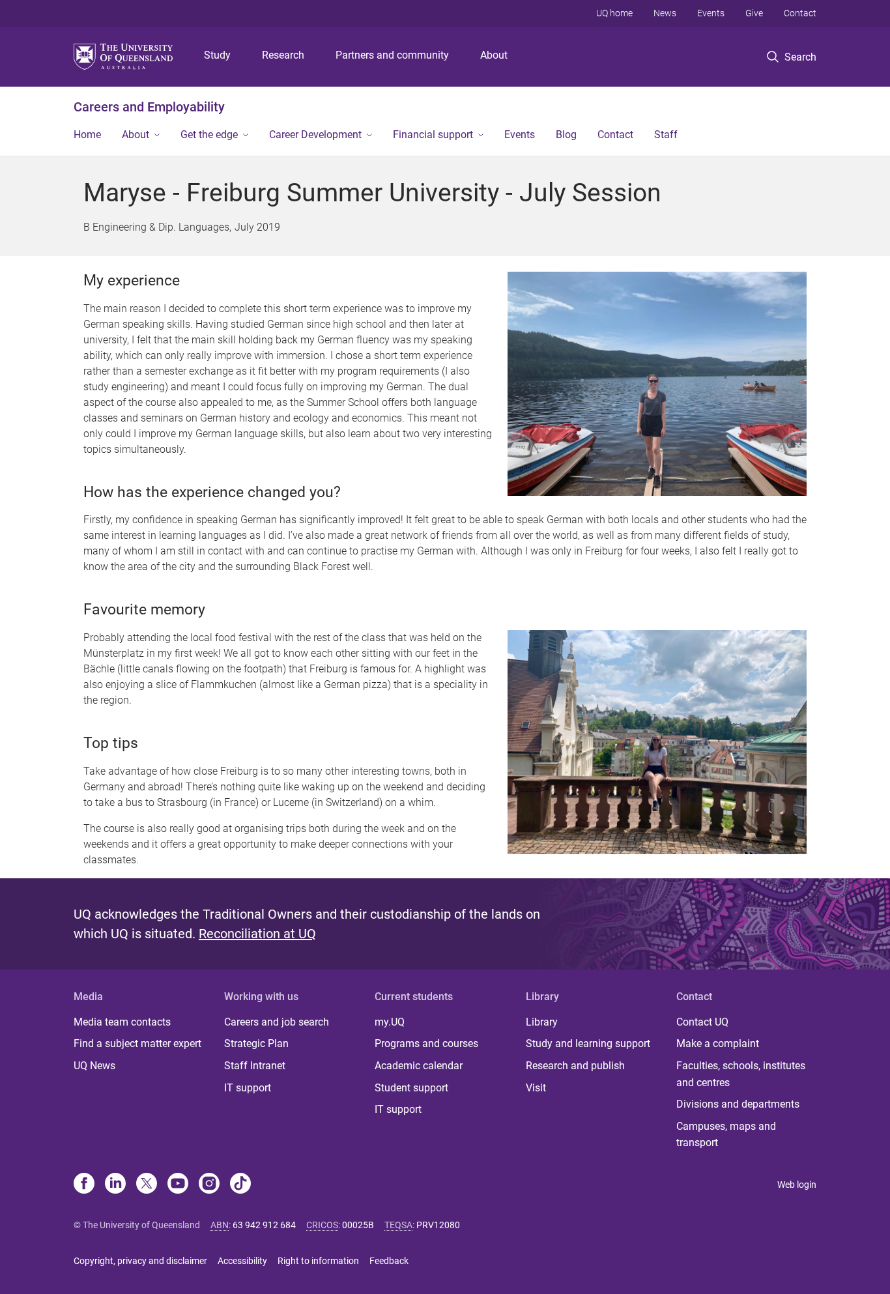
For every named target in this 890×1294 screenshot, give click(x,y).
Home (87, 134)
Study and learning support (588, 1043)
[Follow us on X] (146, 1184)
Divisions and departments (737, 1104)
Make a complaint (717, 1043)
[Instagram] (209, 1184)
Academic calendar (419, 1065)
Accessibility (242, 1261)
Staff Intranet (254, 1065)
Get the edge (209, 134)
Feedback (389, 1261)
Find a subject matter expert (137, 1043)
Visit (536, 1088)
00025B (358, 1225)
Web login (796, 1184)
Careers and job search (276, 1022)
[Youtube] (177, 1184)
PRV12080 (438, 1225)
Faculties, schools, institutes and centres (740, 1074)
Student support (411, 1088)
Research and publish (575, 1065)
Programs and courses (426, 1043)
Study (217, 55)
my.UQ (390, 1022)
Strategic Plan (256, 1043)
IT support (247, 1088)
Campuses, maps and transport (726, 1134)
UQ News (94, 1065)
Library (542, 1022)
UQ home (614, 13)
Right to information (318, 1261)
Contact (800, 13)
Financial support (433, 134)
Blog (566, 134)
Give (754, 13)
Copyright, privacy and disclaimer (140, 1261)
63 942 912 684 (264, 1225)
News (664, 13)
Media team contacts (122, 1022)
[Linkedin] (115, 1184)
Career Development (315, 134)
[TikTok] (240, 1184)
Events (711, 13)
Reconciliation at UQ (257, 934)
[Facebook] (84, 1184)
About (494, 55)
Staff (666, 134)
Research (283, 55)
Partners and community (392, 55)
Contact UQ (702, 1022)
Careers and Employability (149, 107)
